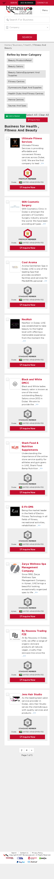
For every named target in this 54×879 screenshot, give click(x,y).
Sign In (13, 3)
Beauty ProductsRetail (20, 60)
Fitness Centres (16, 81)
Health (27, 45)
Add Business (27, 3)
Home (7, 45)
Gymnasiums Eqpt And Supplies (25, 87)
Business (17, 45)
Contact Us (42, 3)
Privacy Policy (37, 853)
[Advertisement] (27, 805)
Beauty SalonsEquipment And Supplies (23, 74)
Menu (45, 10)
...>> (42, 163)
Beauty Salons (15, 66)
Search (13, 853)
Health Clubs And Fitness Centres (25, 93)
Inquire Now (28, 187)
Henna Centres (16, 99)
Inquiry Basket (4, 3)
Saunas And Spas (17, 105)
